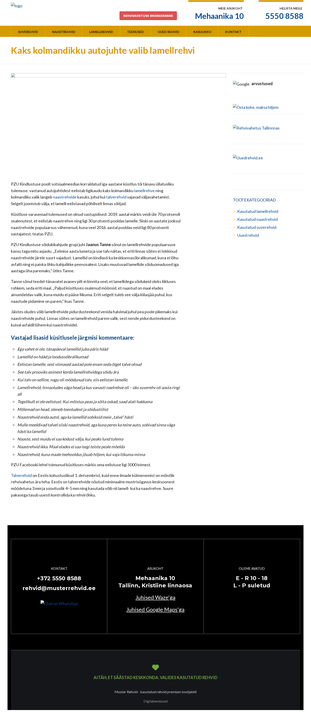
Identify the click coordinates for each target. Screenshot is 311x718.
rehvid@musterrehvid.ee (59, 588)
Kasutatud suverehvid (256, 227)
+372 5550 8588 (59, 578)
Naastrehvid (63, 32)
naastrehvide (65, 196)
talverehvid (116, 196)
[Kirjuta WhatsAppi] (59, 603)
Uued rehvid (168, 32)
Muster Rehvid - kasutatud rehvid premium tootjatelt (156, 692)
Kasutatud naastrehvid (257, 219)
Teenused (135, 32)
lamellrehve (145, 190)
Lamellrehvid (101, 32)
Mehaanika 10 (219, 15)
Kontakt (233, 32)
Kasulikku (202, 32)
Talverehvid (22, 475)
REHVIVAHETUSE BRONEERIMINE (148, 15)
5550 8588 (284, 15)
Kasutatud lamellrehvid (257, 211)
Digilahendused (155, 701)
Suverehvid (28, 32)
